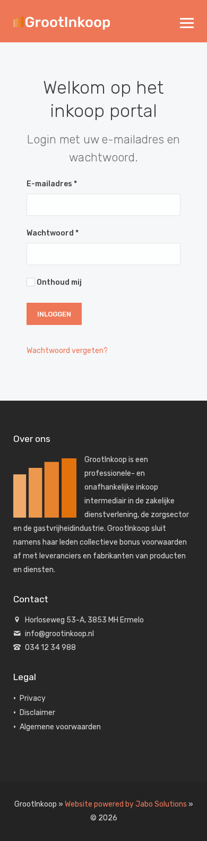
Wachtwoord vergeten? (67, 350)
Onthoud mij (58, 282)
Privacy (33, 698)
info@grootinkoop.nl (59, 633)
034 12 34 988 (50, 647)
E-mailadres (52, 183)
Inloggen (54, 314)
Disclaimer (37, 712)
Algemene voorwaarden (60, 726)
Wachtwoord (53, 233)
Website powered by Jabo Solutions (126, 804)
